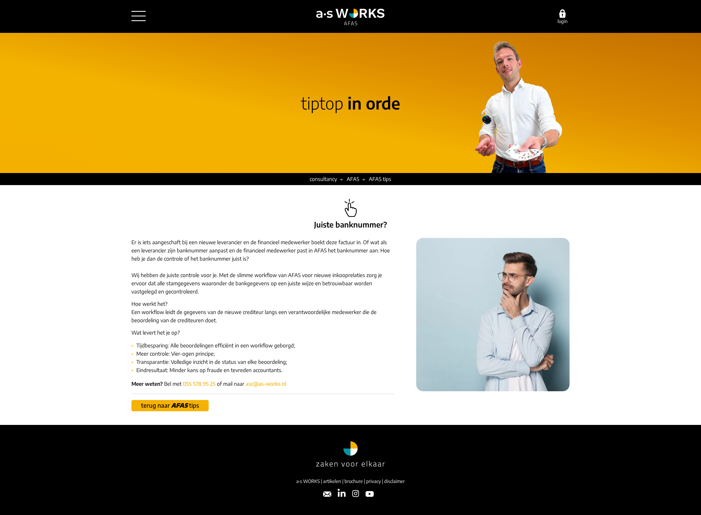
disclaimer (394, 481)
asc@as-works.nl (266, 383)
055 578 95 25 (199, 383)
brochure (353, 481)
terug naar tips (170, 405)
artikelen (332, 481)
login (563, 21)
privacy (373, 481)
